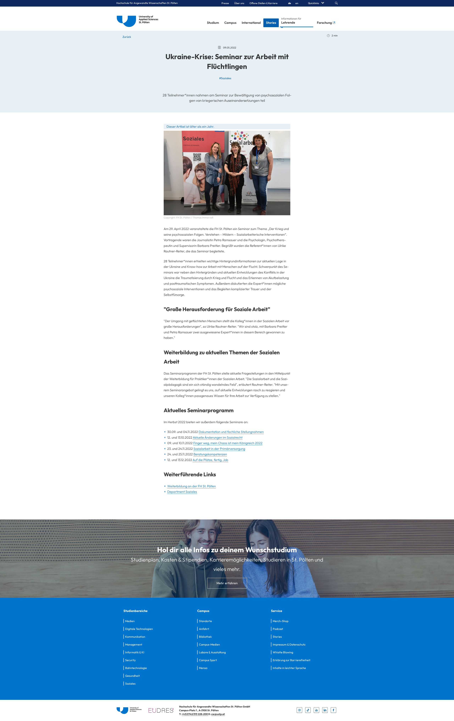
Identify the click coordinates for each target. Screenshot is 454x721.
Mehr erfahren (227, 583)
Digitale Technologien (139, 629)
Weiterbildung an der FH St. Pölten (191, 486)
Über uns (239, 3)
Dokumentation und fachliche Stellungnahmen (231, 432)
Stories (271, 23)
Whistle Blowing (283, 652)
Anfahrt (204, 629)
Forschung (325, 23)
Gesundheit (132, 675)
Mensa (203, 668)
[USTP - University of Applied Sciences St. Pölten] (138, 18)
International (251, 23)
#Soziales (225, 78)
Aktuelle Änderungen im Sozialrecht (217, 437)
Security (130, 660)
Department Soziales (182, 492)
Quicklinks (314, 3)
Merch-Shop (280, 621)
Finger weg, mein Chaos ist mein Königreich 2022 (227, 443)
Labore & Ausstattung (212, 652)
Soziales (130, 683)
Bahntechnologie (136, 668)
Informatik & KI (134, 652)
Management (133, 644)
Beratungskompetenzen (210, 454)
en (296, 3)
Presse (225, 3)
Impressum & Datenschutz (289, 644)
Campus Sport (208, 660)
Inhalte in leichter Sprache (289, 668)
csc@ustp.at (218, 714)
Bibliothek (205, 636)
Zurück (126, 37)
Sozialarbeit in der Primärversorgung (219, 449)
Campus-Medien (209, 644)
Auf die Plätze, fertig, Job (210, 460)
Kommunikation (135, 636)
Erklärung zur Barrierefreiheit (291, 660)
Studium (213, 23)
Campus (230, 23)
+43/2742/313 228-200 (195, 714)
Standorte (205, 621)
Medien (130, 621)
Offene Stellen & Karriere (264, 3)
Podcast (278, 629)
